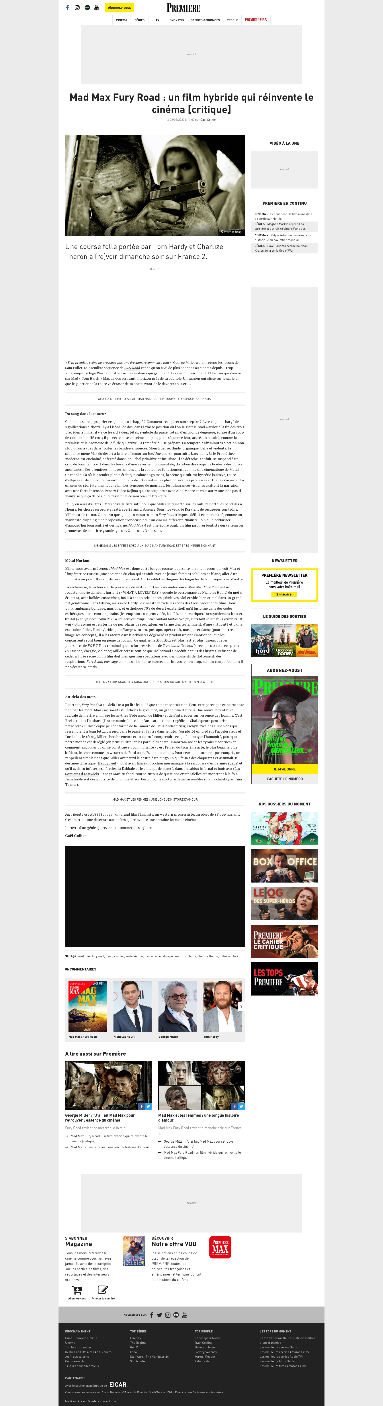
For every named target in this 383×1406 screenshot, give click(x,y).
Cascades (151, 956)
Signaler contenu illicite (102, 1401)
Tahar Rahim (203, 1361)
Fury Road (132, 367)
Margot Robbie (205, 1356)
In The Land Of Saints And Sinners (88, 1352)
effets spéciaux (169, 956)
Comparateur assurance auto (82, 1392)
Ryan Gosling (204, 1342)
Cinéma (121, 20)
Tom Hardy (188, 956)
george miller (115, 956)
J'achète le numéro (284, 779)
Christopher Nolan (207, 1338)
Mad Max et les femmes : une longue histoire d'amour (155, 799)
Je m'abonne (284, 769)
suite (129, 956)
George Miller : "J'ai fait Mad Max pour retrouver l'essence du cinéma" (155, 399)
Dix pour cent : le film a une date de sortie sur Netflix (283, 216)
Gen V (134, 1347)
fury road (98, 956)
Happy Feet (107, 763)
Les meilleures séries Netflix (279, 1347)
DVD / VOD (177, 20)
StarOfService (157, 1392)
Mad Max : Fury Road (82, 1036)
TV (157, 20)
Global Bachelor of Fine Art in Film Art (124, 1392)
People (232, 20)
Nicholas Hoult (124, 1036)
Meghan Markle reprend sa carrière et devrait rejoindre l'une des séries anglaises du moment (280, 227)
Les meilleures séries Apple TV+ (281, 1356)
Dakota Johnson (206, 1347)
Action (138, 956)
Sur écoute (137, 1361)
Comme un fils (75, 1361)
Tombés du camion (78, 1347)
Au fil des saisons (77, 1356)
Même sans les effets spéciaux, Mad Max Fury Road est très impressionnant (155, 545)
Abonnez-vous (119, 7)
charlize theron (207, 956)
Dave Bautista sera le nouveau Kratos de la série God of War (281, 248)
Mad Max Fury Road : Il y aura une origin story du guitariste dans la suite (155, 682)
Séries (140, 20)
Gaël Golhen (208, 119)
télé (235, 956)
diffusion (226, 956)
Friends (135, 1338)
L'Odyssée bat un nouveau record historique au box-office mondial (284, 237)
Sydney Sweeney (206, 1352)
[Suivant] (241, 1006)
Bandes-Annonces (205, 20)
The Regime (138, 1342)
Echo (133, 1352)
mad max (84, 956)
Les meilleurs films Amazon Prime (283, 1366)
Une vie (70, 1342)
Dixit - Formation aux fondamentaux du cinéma (195, 1392)
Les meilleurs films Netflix (278, 1361)
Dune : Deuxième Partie (81, 1338)
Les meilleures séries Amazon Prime (285, 1352)
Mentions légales (75, 1401)
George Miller (168, 1036)
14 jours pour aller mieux (82, 1366)
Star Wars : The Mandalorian (149, 1356)
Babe (233, 763)
